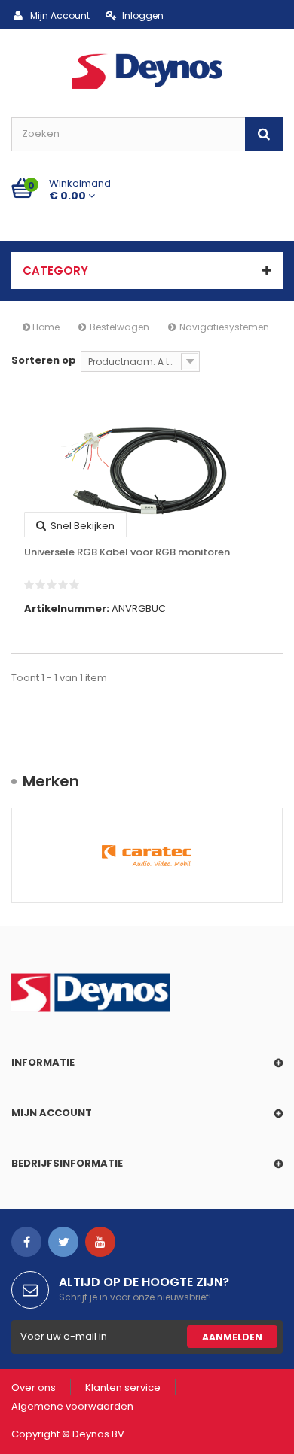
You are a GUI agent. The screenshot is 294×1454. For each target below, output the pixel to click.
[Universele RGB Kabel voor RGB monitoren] (147, 470)
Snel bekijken (81, 526)
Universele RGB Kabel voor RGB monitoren (127, 552)
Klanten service (123, 1387)
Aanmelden (232, 1337)
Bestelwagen (119, 327)
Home (45, 327)
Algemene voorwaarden (72, 1406)
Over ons (33, 1387)
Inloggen (143, 15)
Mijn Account (60, 15)
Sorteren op (43, 360)
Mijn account (51, 1113)
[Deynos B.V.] (147, 70)
